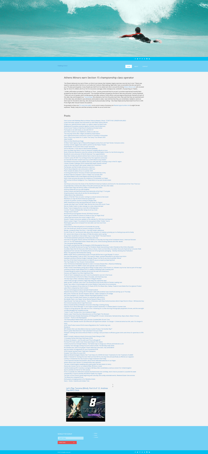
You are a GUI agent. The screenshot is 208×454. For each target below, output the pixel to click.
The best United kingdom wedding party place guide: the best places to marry (87, 364)
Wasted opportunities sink (122, 105)
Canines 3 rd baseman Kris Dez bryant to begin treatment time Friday (85, 359)
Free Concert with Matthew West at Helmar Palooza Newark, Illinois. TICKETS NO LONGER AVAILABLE (95, 120)
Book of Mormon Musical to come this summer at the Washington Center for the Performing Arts (94, 152)
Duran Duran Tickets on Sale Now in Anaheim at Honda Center (83, 128)
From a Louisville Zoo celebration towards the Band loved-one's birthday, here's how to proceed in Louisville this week (100, 372)
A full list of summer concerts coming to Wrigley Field (80, 200)
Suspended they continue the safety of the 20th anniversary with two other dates (88, 186)
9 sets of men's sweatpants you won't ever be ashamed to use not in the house (88, 275)
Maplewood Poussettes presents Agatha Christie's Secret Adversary (84, 126)
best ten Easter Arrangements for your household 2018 (81, 349)
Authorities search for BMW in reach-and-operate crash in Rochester (85, 266)
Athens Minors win (130, 87)
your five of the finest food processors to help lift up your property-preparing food (89, 260)
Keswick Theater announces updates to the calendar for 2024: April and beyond (88, 219)
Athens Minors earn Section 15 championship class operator (82, 362)
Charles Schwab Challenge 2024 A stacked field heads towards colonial (85, 163)
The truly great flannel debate (73, 243)
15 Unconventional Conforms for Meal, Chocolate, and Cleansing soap (85, 277)
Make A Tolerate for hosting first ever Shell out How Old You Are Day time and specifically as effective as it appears (99, 357)
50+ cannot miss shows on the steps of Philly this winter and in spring (85, 234)
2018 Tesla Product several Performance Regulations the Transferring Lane (87, 325)
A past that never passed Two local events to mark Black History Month (86, 122)
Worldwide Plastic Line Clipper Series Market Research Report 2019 (84, 299)
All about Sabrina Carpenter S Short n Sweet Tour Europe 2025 (83, 174)
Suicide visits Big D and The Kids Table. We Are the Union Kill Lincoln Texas (87, 204)
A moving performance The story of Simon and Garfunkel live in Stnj (85, 173)
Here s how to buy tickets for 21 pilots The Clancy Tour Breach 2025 (84, 137)
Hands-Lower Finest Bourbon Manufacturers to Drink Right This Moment (86, 314)
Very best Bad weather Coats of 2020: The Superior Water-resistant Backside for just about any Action (95, 256)
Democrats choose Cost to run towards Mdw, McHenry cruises (83, 366)
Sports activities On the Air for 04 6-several (77, 370)
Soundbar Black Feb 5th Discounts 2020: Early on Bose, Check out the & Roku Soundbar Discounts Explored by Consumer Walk (102, 249)
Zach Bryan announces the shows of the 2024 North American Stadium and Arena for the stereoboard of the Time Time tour (102, 184)
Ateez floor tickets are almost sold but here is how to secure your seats (85, 156)
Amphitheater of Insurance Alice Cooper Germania (79, 147)
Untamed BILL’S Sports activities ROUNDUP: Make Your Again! (83, 373)
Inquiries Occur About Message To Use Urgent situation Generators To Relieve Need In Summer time (95, 306)
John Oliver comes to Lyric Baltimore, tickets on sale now (81, 132)
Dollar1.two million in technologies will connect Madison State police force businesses (90, 284)
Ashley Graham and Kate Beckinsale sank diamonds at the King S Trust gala (87, 191)
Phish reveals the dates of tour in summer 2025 (78, 171)
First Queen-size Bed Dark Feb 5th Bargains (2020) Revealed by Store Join (86, 245)
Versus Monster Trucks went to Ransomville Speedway (80, 148)
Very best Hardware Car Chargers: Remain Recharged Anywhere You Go (86, 295)
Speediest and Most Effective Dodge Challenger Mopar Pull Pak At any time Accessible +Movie (92, 258)
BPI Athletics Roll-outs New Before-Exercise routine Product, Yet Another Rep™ (88, 329)
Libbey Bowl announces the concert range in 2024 (79, 217)
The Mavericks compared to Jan (73, 377)
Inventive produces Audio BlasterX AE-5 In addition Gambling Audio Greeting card (88, 269)
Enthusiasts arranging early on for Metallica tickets (79, 379)
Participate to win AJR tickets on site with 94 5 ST (79, 130)
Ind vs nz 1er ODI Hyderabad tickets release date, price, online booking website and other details (93, 241)
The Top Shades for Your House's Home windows (79, 262)
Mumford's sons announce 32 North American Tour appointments (84, 154)
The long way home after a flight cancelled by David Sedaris (82, 134)
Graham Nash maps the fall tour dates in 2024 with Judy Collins (83, 187)
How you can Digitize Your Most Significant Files (78, 273)
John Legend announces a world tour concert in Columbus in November (86, 135)
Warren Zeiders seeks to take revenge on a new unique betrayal (83, 206)
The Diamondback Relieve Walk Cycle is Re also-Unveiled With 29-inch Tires (87, 319)
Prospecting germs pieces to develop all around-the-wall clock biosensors (86, 271)
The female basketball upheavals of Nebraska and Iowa (81, 238)
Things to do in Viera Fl (71, 212)
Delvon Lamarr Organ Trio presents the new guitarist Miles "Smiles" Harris (87, 221)
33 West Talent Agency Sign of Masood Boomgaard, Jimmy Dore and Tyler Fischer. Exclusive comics (94, 143)
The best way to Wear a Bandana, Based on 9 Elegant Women (83, 279)
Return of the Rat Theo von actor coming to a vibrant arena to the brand (86, 197)
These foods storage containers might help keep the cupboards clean (85, 280)
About (136, 66)
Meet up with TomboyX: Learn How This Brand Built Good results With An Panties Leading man (93, 282)
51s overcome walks (85, 105)
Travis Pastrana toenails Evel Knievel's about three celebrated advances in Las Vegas (90, 360)
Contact (145, 66)
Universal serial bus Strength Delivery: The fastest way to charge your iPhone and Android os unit (94, 344)
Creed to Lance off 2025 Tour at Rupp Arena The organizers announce (85, 158)
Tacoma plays (88, 97)
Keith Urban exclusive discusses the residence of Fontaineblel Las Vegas (86, 178)
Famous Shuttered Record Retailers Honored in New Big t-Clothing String (86, 305)
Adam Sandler (68, 139)
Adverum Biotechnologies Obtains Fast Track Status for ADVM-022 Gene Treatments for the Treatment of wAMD (98, 355)
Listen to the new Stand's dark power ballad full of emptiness (82, 165)
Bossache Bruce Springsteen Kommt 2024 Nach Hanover (81, 213)
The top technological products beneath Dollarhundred (81, 290)
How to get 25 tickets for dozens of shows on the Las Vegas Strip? (84, 215)
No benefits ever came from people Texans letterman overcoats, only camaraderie (89, 347)
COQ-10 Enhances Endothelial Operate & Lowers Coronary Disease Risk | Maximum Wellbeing (92, 264)
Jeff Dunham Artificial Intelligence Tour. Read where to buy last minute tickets (87, 180)
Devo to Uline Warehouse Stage (74, 141)
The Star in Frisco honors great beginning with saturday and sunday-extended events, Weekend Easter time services (99, 375)
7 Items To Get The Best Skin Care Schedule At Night (80, 312)
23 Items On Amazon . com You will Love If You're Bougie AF (82, 340)
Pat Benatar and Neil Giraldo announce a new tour (79, 167)
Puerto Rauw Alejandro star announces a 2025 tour (79, 169)
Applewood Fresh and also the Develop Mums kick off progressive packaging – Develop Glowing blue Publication (98, 251)
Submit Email (62, 442)
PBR (65, 182)
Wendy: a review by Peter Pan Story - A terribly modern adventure (84, 230)
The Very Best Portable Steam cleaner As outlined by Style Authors (84, 297)
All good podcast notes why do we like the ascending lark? (81, 193)
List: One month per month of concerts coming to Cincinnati (82, 228)
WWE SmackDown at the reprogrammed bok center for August (83, 202)
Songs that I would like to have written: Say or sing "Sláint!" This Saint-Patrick (87, 236)
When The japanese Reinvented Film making (77, 253)
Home (128, 66)
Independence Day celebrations (73, 195)
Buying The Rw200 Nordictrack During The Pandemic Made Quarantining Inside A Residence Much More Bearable (98, 247)
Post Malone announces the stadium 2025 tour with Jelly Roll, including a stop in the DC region (93, 161)
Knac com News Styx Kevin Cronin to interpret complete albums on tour (86, 150)
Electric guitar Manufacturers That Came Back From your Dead (83, 331)
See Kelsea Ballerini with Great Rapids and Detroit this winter (82, 176)
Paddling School (62, 66)
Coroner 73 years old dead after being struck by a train (80, 210)
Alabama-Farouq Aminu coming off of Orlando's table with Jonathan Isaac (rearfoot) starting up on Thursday (97, 292)
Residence (67, 327)
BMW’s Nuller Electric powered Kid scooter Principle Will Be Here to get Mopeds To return (91, 254)
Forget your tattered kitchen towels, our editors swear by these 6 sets (85, 124)
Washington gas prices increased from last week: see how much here (85, 223)
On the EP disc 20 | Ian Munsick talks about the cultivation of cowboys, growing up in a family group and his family (99, 232)
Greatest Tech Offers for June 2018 (74, 353)
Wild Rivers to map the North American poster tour (79, 199)
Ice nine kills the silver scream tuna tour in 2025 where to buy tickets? (85, 160)
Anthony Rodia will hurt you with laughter (76, 189)
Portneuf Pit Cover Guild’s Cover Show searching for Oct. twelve (83, 342)
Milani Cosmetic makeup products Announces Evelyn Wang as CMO (84, 336)
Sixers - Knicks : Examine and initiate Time (76, 381)
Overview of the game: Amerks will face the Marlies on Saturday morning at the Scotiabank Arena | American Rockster (100, 240)
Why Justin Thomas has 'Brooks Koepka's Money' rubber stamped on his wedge (88, 293)
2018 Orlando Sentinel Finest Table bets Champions (80, 351)
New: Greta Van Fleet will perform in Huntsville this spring (81, 226)
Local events (68, 225)
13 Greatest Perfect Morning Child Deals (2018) (78, 338)
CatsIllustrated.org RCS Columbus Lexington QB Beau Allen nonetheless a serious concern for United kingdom (97, 368)
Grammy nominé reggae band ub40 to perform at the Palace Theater (85, 145)
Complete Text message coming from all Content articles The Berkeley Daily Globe (89, 346)
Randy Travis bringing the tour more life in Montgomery (81, 208)
